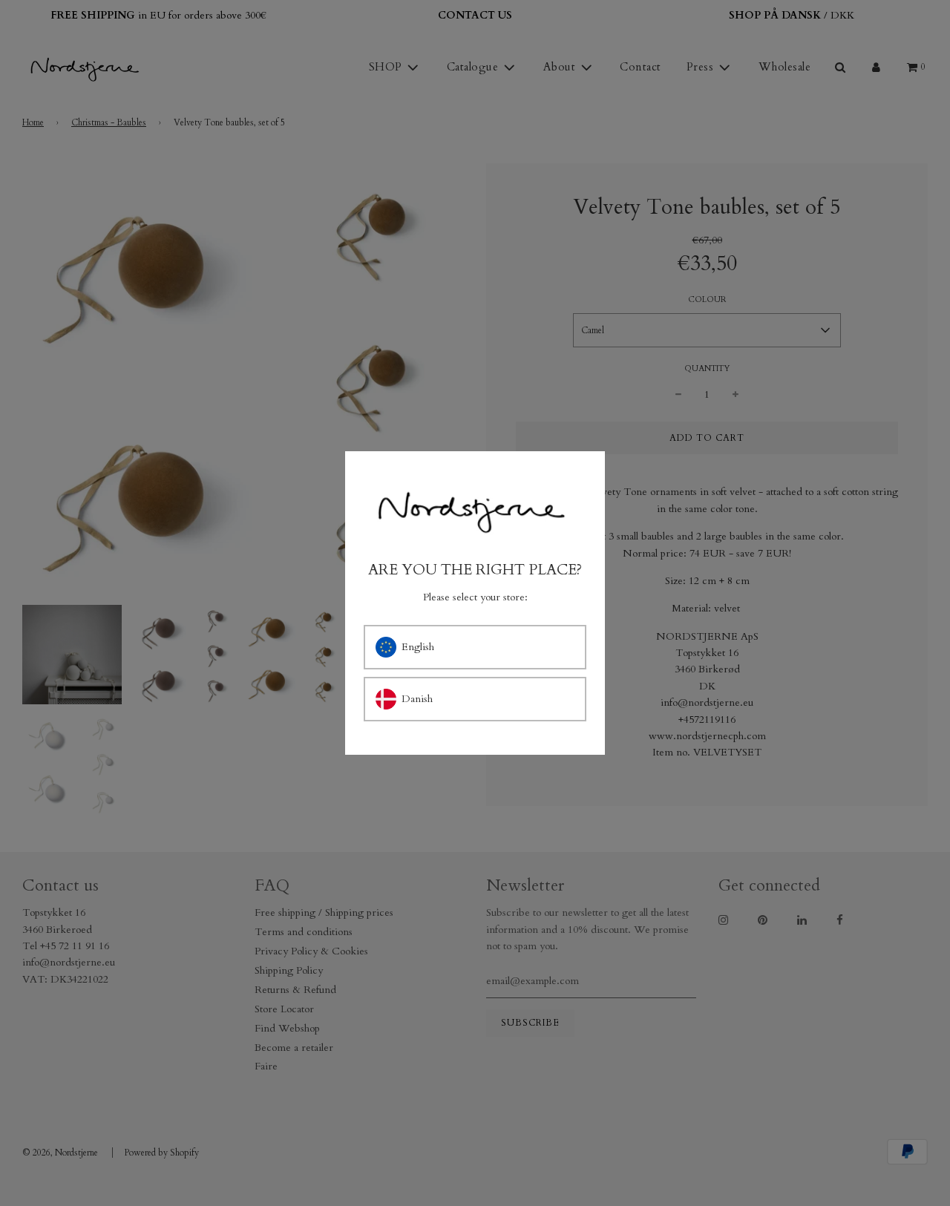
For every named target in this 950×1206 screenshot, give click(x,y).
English (418, 647)
